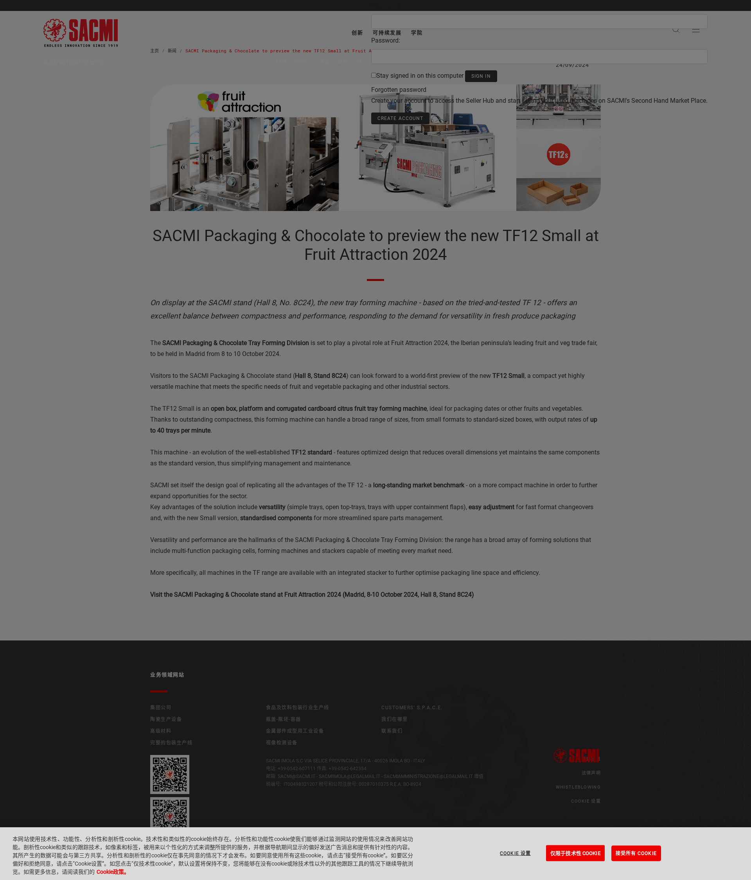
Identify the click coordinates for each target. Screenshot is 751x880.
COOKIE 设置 (515, 853)
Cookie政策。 (113, 872)
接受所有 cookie (636, 853)
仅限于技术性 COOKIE (575, 853)
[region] (375, 853)
